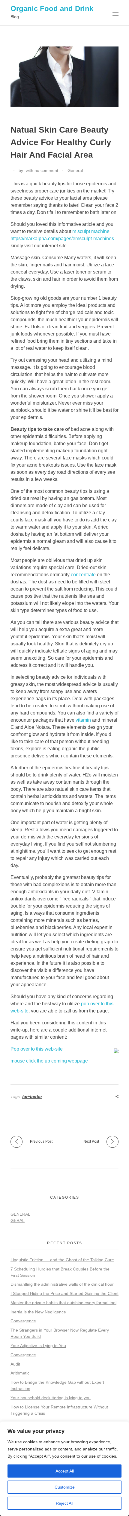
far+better (32, 1096)
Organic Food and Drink (51, 8)
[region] (64, 1468)
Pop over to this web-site (36, 1048)
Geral (17, 1220)
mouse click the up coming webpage (49, 1060)
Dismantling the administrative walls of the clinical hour (62, 1284)
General (75, 170)
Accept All (65, 1471)
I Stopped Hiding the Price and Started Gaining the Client (64, 1293)
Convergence (23, 1320)
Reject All (64, 1503)
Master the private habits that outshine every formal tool (63, 1302)
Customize (65, 1487)
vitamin (83, 720)
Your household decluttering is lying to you (50, 1397)
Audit (15, 1364)
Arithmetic (19, 1373)
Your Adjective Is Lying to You (38, 1345)
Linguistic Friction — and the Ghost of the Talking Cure (62, 1259)
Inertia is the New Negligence (38, 1312)
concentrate (83, 574)
